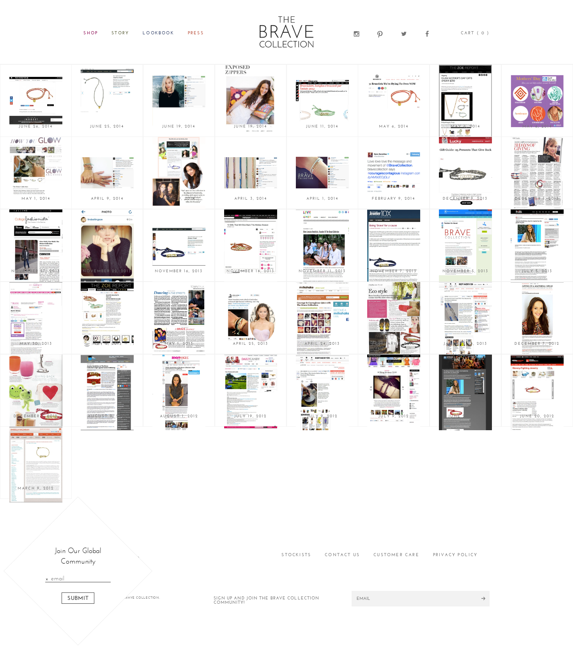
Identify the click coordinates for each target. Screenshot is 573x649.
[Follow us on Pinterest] (380, 33)
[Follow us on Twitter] (404, 33)
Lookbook (158, 32)
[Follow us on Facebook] (427, 33)
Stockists (296, 554)
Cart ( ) (475, 32)
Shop (90, 32)
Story (120, 32)
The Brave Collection (286, 32)
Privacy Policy (455, 554)
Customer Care (396, 554)
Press (196, 32)
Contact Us (342, 554)
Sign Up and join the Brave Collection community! (267, 600)
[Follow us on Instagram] (356, 33)
